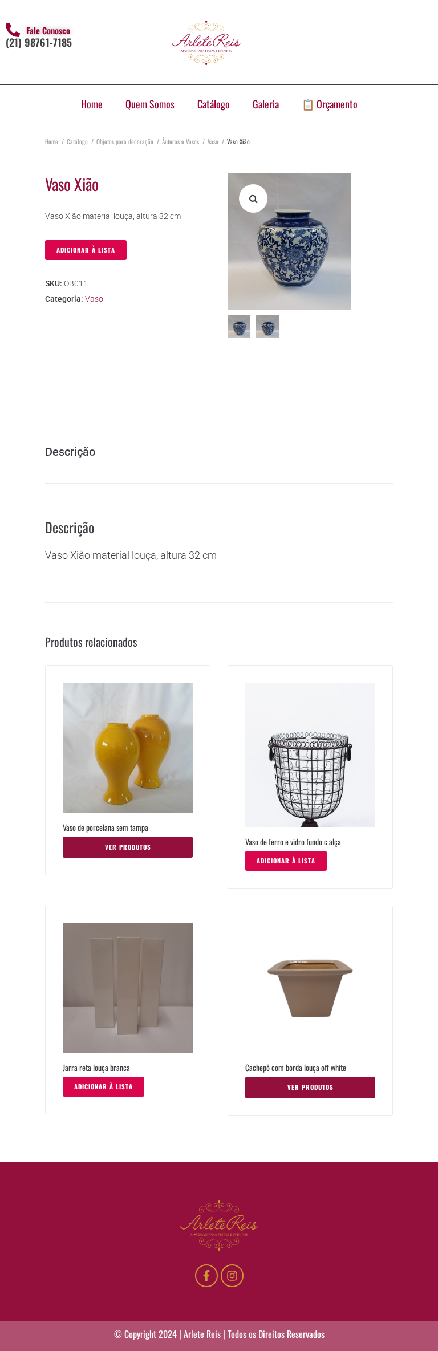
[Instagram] (232, 1275)
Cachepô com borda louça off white (296, 1067)
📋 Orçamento (330, 103)
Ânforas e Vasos (180, 141)
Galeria (266, 103)
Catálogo (213, 103)
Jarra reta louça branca (97, 1067)
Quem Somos (150, 103)
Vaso (213, 141)
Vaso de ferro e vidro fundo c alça (293, 841)
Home (92, 103)
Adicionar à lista (85, 249)
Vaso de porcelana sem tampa (105, 827)
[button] (253, 198)
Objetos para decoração (124, 141)
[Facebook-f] (206, 1275)
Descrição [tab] (70, 452)
